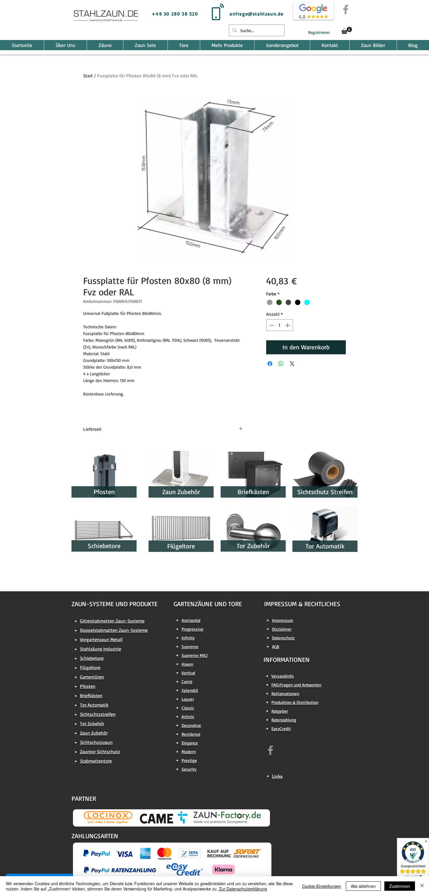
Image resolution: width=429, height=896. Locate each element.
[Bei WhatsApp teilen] (281, 363)
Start (88, 76)
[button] (346, 30)
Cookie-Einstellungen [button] (321, 886)
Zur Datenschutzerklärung (243, 889)
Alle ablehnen (363, 886)
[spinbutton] (279, 325)
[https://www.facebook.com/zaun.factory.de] (270, 750)
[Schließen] (421, 886)
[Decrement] (271, 325)
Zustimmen (399, 886)
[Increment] (288, 325)
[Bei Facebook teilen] (269, 363)
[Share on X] (292, 363)
